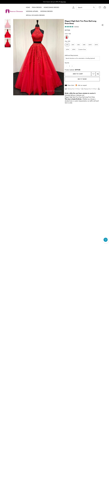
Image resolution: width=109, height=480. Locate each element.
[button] (106, 244)
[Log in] (73, 7)
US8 (84, 45)
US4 (73, 45)
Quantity (67, 63)
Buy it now (82, 79)
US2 (67, 45)
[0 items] (105, 7)
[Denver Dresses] (14, 11)
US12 (96, 45)
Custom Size (82, 49)
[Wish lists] (100, 7)
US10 (90, 45)
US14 (67, 49)
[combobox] (86, 7)
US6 (78, 45)
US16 (73, 49)
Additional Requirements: (71, 55)
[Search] (94, 7)
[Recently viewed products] (106, 240)
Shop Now (63, 2)
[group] (8, 23)
